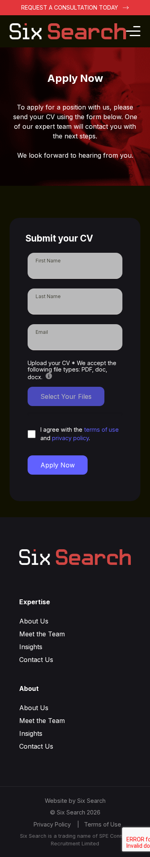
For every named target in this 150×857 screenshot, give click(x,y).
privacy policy (70, 438)
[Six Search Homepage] (68, 31)
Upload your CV (72, 370)
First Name (48, 261)
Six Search (91, 800)
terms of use (101, 429)
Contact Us (36, 660)
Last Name (48, 296)
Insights (30, 647)
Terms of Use (102, 824)
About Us (33, 621)
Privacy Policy (52, 824)
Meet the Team (42, 634)
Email (42, 332)
